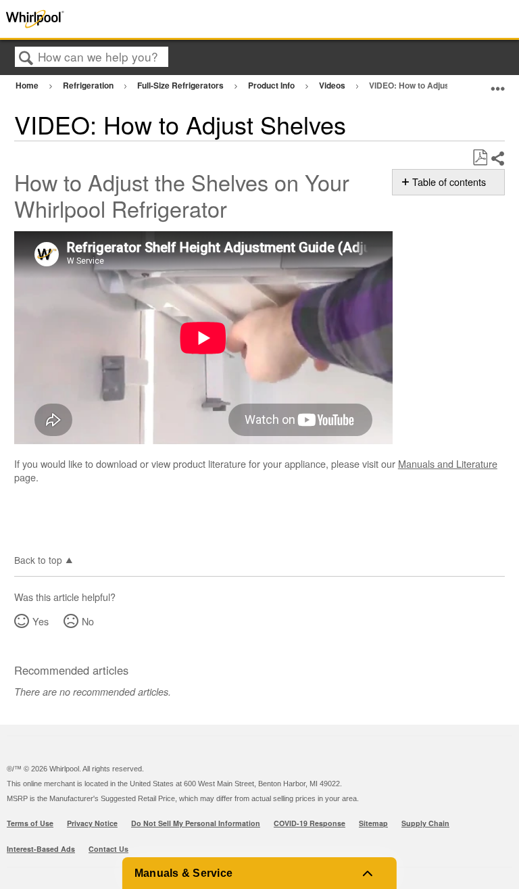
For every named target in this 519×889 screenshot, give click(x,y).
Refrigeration (89, 85)
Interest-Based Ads (41, 849)
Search (26, 57)
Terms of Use (30, 823)
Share (497, 158)
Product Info (272, 85)
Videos (333, 85)
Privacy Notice (92, 823)
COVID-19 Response (309, 823)
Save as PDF (479, 157)
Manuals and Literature (447, 463)
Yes (40, 621)
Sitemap (373, 823)
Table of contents (449, 182)
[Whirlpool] (103, 19)
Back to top (38, 559)
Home (28, 85)
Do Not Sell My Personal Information (195, 823)
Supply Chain (425, 823)
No (88, 621)
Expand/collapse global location (498, 83)
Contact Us (108, 849)
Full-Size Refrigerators (181, 85)
